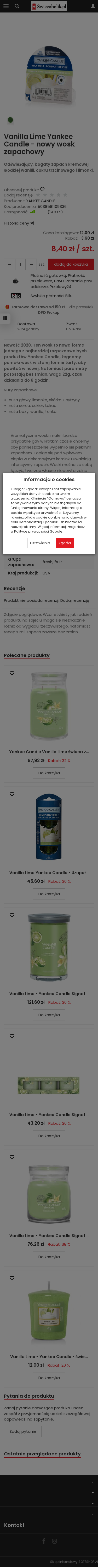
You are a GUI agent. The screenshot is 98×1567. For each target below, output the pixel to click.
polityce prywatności (43, 512)
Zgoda (65, 543)
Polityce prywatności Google (38, 531)
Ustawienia (40, 543)
